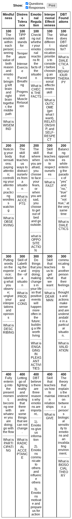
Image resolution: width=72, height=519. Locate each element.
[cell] (8, 85)
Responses (37, 7)
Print (52, 5)
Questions (36, 3)
